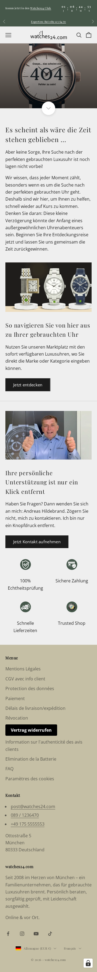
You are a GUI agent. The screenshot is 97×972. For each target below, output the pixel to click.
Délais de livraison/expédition (35, 708)
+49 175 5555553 (27, 824)
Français (70, 948)
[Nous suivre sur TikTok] (50, 933)
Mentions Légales (23, 669)
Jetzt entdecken (28, 384)
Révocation (16, 718)
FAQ (9, 769)
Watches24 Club (40, 8)
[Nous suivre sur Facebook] (8, 933)
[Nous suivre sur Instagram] (22, 933)
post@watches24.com (33, 806)
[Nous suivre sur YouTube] (36, 933)
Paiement (15, 698)
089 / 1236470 (25, 815)
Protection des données (29, 688)
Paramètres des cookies (29, 779)
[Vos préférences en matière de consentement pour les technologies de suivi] (88, 963)
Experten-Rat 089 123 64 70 (48, 21)
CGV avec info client (25, 679)
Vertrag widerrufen (31, 730)
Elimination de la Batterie (30, 759)
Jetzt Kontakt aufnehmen (37, 541)
